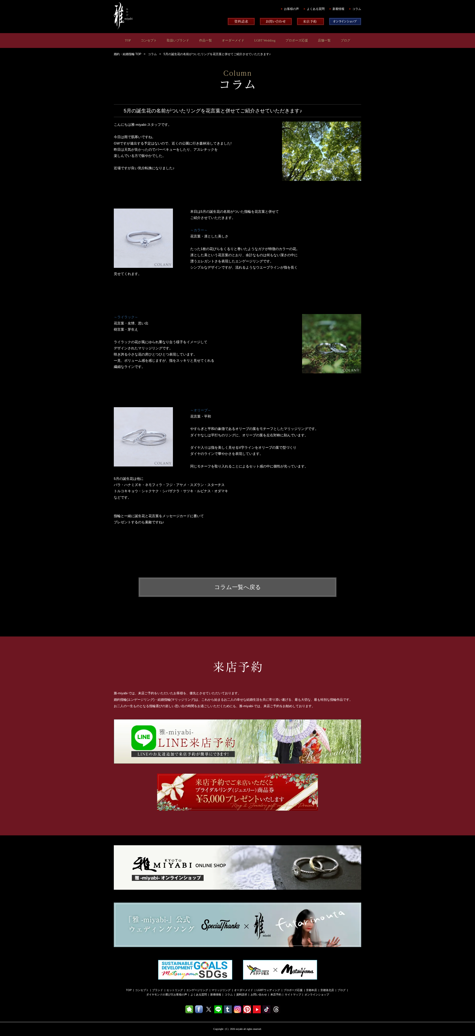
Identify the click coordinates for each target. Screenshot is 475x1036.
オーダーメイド (233, 40)
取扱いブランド (178, 40)
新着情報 (338, 9)
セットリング (174, 990)
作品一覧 (205, 40)
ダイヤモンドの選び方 (159, 994)
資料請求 (241, 994)
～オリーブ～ (200, 410)
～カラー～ (199, 230)
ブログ (345, 40)
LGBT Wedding (265, 40)
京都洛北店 (327, 990)
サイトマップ (293, 994)
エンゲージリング (197, 990)
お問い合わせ (259, 994)
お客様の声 (291, 9)
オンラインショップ (317, 994)
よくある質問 (316, 9)
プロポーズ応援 (296, 40)
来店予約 (275, 994)
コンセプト (149, 40)
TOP (128, 40)
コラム (356, 9)
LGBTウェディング (268, 990)
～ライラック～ (126, 317)
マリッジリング (221, 990)
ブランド (157, 990)
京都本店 (311, 990)
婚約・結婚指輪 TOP (127, 54)
